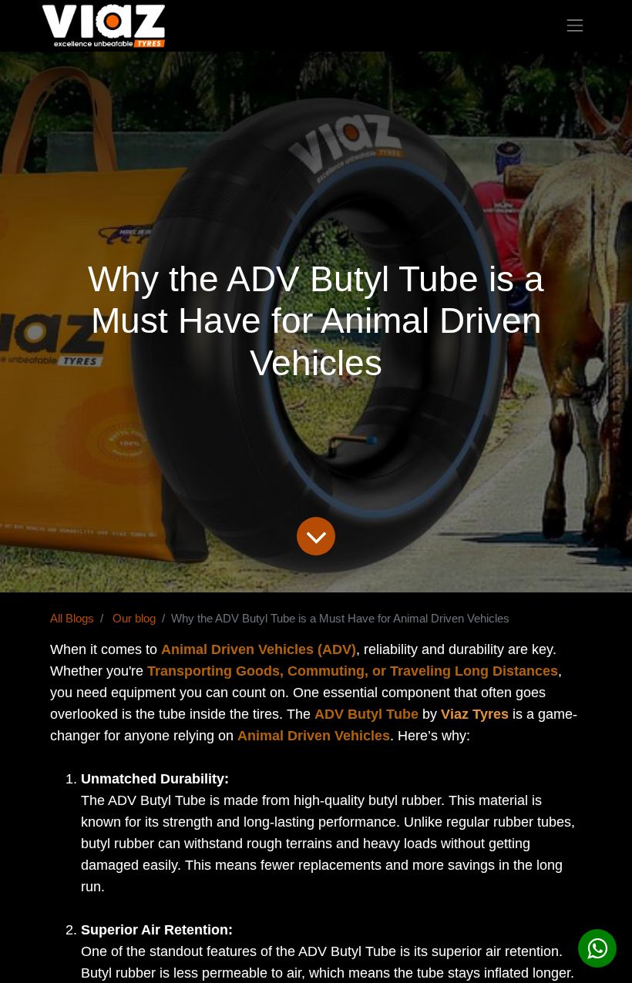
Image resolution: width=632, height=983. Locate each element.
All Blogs (72, 618)
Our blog (134, 618)
